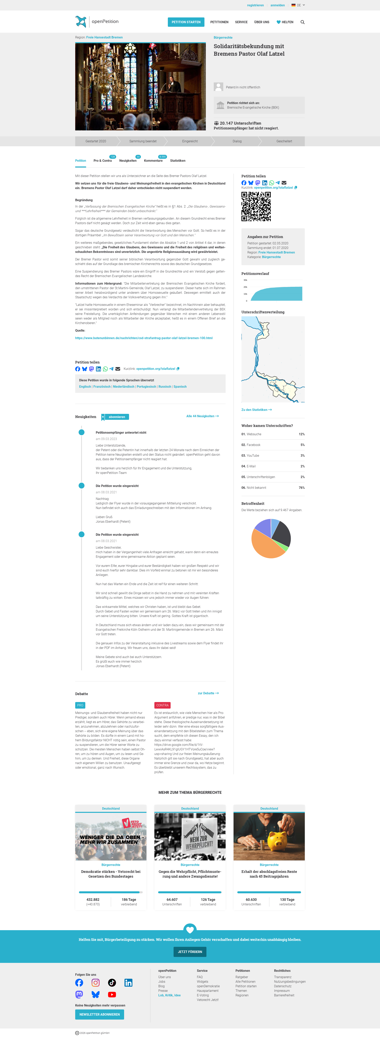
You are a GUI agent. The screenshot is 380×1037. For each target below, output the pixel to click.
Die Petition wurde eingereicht (117, 486)
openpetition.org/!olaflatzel (156, 369)
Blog (161, 986)
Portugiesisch (147, 386)
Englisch (85, 386)
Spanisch (180, 386)
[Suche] (302, 22)
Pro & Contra (103, 159)
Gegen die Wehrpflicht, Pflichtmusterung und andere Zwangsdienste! (190, 874)
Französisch (102, 386)
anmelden (278, 5)
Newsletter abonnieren (100, 1014)
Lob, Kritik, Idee (169, 995)
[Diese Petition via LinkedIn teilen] (98, 369)
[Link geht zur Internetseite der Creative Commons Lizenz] (77, 1033)
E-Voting (203, 995)
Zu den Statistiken (254, 410)
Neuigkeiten (128, 159)
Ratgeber (242, 977)
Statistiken (177, 161)
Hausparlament (207, 991)
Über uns (164, 977)
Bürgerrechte (223, 37)
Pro (80, 705)
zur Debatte (206, 693)
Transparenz (283, 977)
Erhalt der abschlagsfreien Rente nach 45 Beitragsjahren (269, 874)
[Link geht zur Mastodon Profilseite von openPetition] (79, 994)
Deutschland (111, 809)
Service (241, 22)
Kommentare (153, 159)
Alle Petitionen (246, 981)
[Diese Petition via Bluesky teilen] (84, 369)
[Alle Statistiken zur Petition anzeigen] (273, 401)
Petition (80, 161)
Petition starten (186, 22)
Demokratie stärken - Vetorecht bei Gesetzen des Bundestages (111, 874)
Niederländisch (124, 386)
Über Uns (261, 22)
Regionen (242, 995)
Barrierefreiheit (284, 995)
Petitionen (219, 22)
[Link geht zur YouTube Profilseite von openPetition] (112, 994)
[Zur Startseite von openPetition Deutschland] (97, 21)
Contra (162, 705)
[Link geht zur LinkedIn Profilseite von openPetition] (128, 982)
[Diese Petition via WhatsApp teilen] (105, 369)
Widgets (202, 981)
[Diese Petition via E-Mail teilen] (118, 369)
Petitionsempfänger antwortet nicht (121, 432)
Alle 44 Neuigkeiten (200, 416)
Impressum (282, 991)
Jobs (161, 981)
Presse (163, 991)
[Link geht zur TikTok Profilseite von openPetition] (112, 982)
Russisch (165, 386)
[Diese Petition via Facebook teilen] (77, 369)
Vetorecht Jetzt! (208, 1000)
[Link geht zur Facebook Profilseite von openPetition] (79, 982)
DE (298, 5)
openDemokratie (208, 986)
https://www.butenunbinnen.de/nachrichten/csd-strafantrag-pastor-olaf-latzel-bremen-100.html (144, 338)
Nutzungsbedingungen (290, 981)
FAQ (200, 977)
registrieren (255, 5)
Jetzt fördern (190, 952)
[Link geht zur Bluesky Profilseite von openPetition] (96, 994)
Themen (241, 991)
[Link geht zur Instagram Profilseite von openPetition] (96, 982)
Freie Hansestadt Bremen (104, 37)
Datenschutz (283, 986)
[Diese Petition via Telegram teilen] (111, 369)
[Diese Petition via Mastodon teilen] (91, 369)
